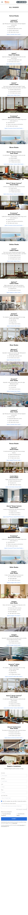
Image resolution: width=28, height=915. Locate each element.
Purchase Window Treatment (6, 814)
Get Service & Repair (20, 814)
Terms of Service (4, 826)
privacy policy (15, 823)
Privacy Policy (21, 825)
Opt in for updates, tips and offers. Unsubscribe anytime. (14, 801)
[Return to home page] (8, 2)
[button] (2, 2)
